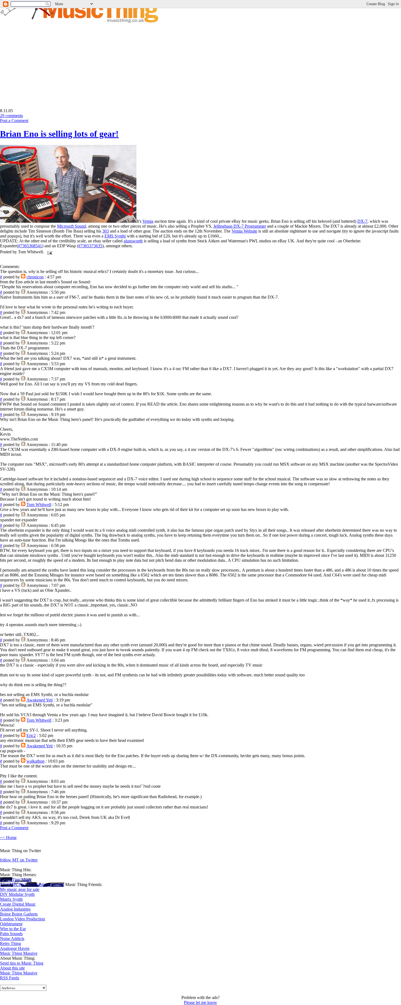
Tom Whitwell (38, 504)
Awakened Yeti (39, 700)
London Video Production (22, 919)
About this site (12, 968)
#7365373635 (90, 245)
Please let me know (200, 1002)
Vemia (147, 221)
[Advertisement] (46, 61)
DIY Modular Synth (17, 894)
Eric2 (31, 735)
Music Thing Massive (18, 953)
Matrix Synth (11, 899)
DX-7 (362, 221)
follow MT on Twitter (19, 860)
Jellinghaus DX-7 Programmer (239, 226)
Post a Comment (14, 120)
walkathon (35, 761)
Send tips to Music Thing (21, 963)
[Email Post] (48, 251)
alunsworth (133, 241)
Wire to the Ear (13, 928)
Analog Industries (15, 909)
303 (105, 231)
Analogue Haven (14, 948)
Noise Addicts (12, 938)
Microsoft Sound (71, 226)
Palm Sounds (11, 933)
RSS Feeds (9, 978)
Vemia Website (244, 231)
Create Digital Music (18, 904)
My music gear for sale (19, 889)
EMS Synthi (115, 236)
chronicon (35, 277)
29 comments (11, 115)
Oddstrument (11, 923)
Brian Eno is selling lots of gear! (59, 134)
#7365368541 (30, 245)
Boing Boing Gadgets (19, 914)
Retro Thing (10, 943)
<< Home (8, 837)
